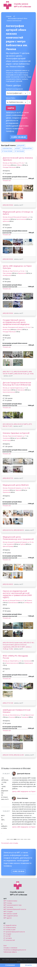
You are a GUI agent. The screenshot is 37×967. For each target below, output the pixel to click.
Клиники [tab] (11, 965)
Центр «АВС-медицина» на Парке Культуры (17, 267)
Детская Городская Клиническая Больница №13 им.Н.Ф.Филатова (17, 383)
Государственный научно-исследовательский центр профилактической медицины (16, 322)
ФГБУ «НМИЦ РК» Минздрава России (15, 657)
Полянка (29, 600)
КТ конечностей (9, 932)
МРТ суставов (8, 899)
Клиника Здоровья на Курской (16, 433)
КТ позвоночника (10, 919)
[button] (8, 188)
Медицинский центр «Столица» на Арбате (18, 213)
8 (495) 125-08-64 (18, 137)
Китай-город (6, 165)
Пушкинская (6, 492)
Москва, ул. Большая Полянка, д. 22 (13, 600)
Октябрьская (7, 275)
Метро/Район (10, 98)
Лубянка (19, 165)
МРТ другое (8, 909)
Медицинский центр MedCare (16, 485)
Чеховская (6, 490)
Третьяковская (13, 602)
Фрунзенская (22, 273)
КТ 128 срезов (19, 151)
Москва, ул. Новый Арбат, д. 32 (12, 661)
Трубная (22, 544)
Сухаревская (10, 544)
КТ (14, 16)
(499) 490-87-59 (8, 478)
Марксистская (29, 715)
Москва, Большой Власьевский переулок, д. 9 (16, 217)
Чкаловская (6, 438)
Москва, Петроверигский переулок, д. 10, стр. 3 (17, 327)
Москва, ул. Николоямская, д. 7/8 (12, 715)
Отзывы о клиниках (10, 939)
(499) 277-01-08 (8, 703)
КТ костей (7, 927)
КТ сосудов (7, 925)
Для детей (20, 145)
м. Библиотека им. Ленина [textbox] (18, 102)
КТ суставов (8, 929)
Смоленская (6, 219)
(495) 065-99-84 (8, 205)
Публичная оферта (10, 943)
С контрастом (7, 148)
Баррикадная (7, 390)
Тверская (18, 490)
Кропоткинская (21, 219)
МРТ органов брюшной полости (15, 901)
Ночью (17, 148)
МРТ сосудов (8, 903)
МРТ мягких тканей (10, 905)
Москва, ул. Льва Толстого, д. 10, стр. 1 (14, 271)
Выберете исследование (14, 89)
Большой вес (27, 148)
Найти (11, 108)
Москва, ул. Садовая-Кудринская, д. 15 (14, 388)
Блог (5, 937)
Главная (8, 16)
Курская (18, 438)
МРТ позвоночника (10, 892)
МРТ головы (8, 894)
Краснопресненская (9, 392)
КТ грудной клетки (10, 917)
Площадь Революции (9, 167)
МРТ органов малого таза (12, 896)
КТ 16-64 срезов (7, 151)
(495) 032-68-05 (8, 584)
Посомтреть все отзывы (9, 834)
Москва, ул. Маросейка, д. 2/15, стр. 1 (14, 163)
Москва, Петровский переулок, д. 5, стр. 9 (15, 488)
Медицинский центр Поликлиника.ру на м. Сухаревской (18, 538)
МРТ (5, 890)
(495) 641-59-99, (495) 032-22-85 (13, 755)
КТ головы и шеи (9, 921)
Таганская (12, 717)
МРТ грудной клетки (11, 907)
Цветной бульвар (8, 546)
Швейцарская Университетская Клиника (16, 711)
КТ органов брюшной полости (14, 923)
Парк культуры (7, 273)
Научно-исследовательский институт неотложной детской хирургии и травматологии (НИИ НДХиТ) (17, 594)
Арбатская (6, 221)
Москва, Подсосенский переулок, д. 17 (14, 436)
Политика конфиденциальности (15, 941)
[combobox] (18, 93)
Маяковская (21, 390)
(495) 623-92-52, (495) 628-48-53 (13, 530)
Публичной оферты (23, 957)
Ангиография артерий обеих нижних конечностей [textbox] (18, 93)
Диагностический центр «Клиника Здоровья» (18, 159)
